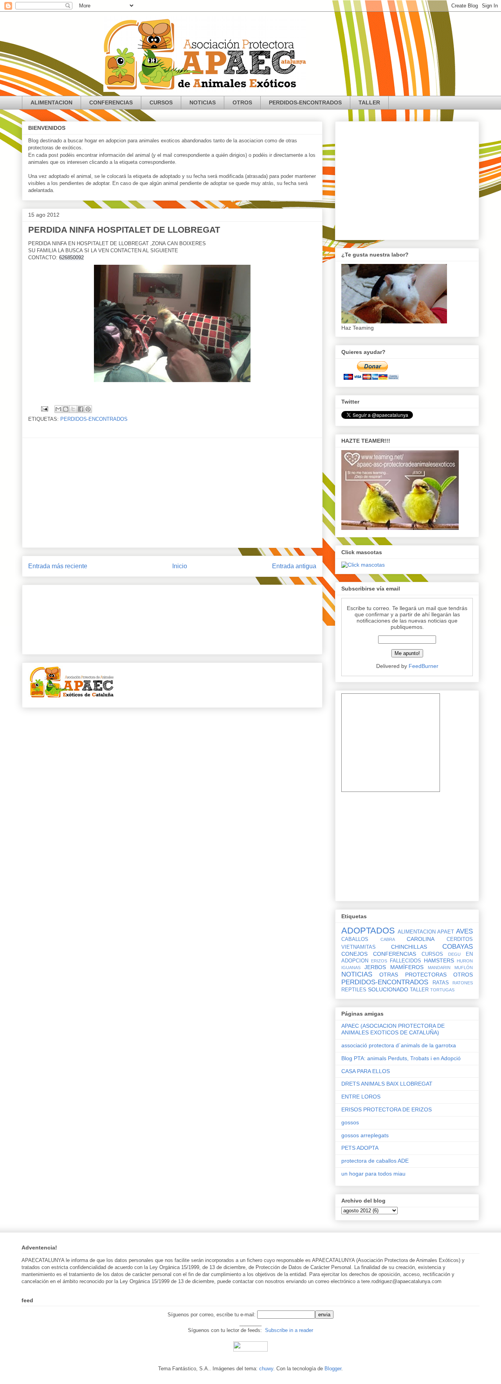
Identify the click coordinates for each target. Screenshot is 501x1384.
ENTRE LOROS (360, 1096)
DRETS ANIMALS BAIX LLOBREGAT (387, 1084)
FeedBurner (423, 666)
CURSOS (161, 102)
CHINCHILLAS (409, 947)
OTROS (242, 102)
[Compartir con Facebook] (81, 409)
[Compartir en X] (73, 409)
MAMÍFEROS (407, 967)
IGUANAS (350, 967)
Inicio (179, 566)
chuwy (266, 1368)
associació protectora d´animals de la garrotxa (398, 1045)
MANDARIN (439, 967)
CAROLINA (420, 939)
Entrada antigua (294, 566)
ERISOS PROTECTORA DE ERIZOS (386, 1109)
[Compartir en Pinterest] (88, 409)
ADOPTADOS (368, 930)
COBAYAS (457, 946)
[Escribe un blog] (66, 409)
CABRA (387, 939)
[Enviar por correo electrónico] (58, 409)
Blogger (332, 1368)
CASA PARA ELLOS (365, 1071)
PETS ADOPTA (359, 1148)
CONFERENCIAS (111, 102)
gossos (350, 1122)
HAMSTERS (439, 960)
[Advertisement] (172, 493)
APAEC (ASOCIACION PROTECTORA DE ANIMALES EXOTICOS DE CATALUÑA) (393, 1029)
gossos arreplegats (365, 1135)
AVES (464, 931)
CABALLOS (354, 939)
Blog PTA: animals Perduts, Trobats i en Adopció (401, 1058)
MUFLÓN (463, 967)
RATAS (441, 982)
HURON (465, 961)
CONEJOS (354, 954)
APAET (445, 932)
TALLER (369, 102)
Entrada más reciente (57, 566)
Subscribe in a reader (289, 1330)
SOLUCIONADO (388, 989)
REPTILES (353, 990)
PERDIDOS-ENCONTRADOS (305, 102)
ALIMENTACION (51, 102)
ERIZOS (379, 961)
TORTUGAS (442, 989)
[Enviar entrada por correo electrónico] (44, 408)
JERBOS (375, 967)
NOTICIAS (202, 102)
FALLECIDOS (405, 961)
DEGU (454, 954)
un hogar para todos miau (373, 1173)
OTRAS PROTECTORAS (412, 974)
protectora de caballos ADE (375, 1161)
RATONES (462, 982)
